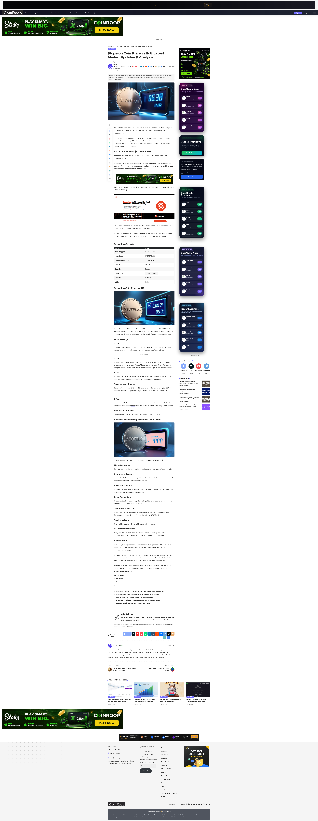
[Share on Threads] (154, 66)
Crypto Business (183, 385)
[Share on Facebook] (128, 66)
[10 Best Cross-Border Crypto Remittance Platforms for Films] (206, 384)
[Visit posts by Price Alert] (110, 66)
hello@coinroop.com (191, 153)
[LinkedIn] (189, 804)
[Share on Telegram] (151, 66)
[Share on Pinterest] (136, 66)
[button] (94, 12)
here (133, 406)
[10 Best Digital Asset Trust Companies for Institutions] (206, 391)
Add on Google (192, 176)
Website (148, 265)
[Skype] (194, 804)
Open (200, 262)
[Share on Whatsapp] (138, 66)
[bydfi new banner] (196, 756)
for (148, 376)
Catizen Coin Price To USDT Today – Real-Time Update (134, 597)
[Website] (173, 645)
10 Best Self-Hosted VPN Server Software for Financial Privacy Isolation (140, 591)
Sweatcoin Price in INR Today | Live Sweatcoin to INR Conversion (138, 600)
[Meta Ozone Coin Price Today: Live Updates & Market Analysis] (120, 689)
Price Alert (117, 645)
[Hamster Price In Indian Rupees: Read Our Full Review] (172, 689)
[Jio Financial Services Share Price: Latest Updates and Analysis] (146, 689)
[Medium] (191, 804)
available (149, 347)
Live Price (112, 48)
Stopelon (117, 156)
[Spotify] (199, 804)
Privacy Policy (169, 624)
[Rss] (209, 804)
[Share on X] (130, 66)
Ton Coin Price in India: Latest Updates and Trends (133, 603)
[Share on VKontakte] (148, 66)
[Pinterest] (198, 368)
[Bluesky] (206, 804)
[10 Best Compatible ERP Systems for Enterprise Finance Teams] (206, 399)
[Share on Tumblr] (143, 66)
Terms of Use (136, 624)
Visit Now (194, 736)
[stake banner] (62, 26)
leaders (151, 163)
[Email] (156, 66)
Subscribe (145, 771)
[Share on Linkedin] (141, 66)
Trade (199, 204)
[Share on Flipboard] (133, 66)
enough (142, 233)
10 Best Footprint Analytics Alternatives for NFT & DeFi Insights (137, 594)
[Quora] (196, 804)
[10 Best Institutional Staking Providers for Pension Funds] (206, 407)
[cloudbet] (194, 64)
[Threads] (204, 804)
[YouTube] (181, 804)
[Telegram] (206, 368)
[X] (191, 368)
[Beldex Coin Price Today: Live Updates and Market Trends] (198, 689)
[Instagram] (184, 804)
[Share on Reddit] (146, 66)
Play (200, 98)
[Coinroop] (12, 12)
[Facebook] (183, 368)
